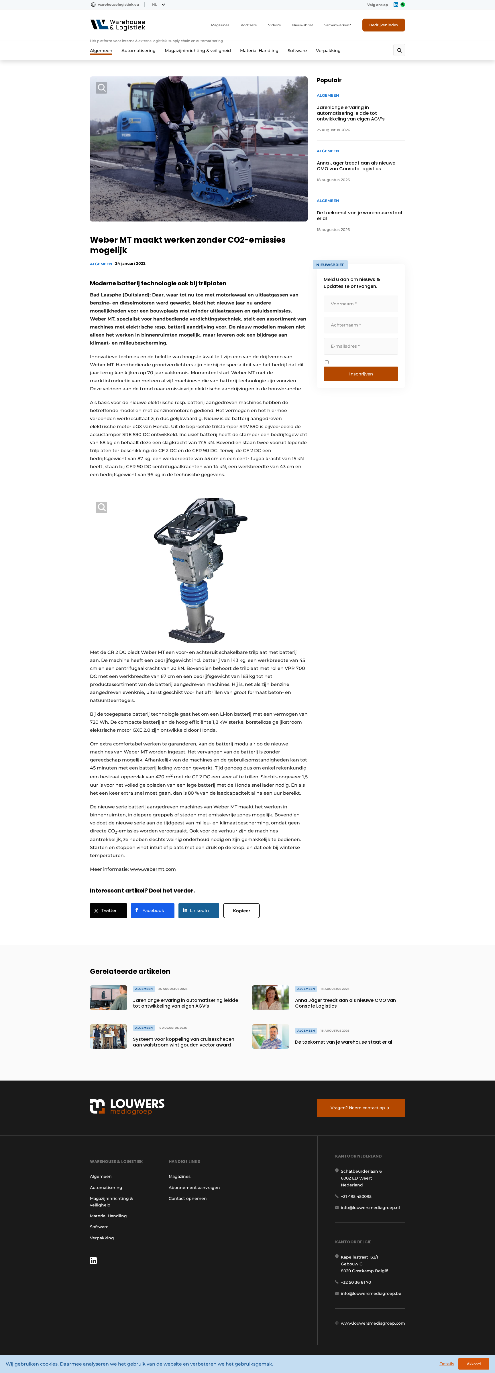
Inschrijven (361, 374)
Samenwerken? (337, 25)
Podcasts (249, 25)
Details (446, 1363)
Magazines (220, 25)
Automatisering (138, 50)
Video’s (274, 25)
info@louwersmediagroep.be (371, 1293)
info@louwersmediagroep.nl (370, 1207)
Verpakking (328, 50)
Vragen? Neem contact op (358, 1107)
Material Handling (259, 50)
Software (297, 50)
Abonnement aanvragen (194, 1187)
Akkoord (474, 1364)
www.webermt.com (153, 869)
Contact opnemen (188, 1198)
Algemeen (101, 50)
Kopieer (241, 910)
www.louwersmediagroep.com (373, 1323)
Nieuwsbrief (302, 25)
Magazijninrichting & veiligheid (198, 50)
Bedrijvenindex (383, 25)
